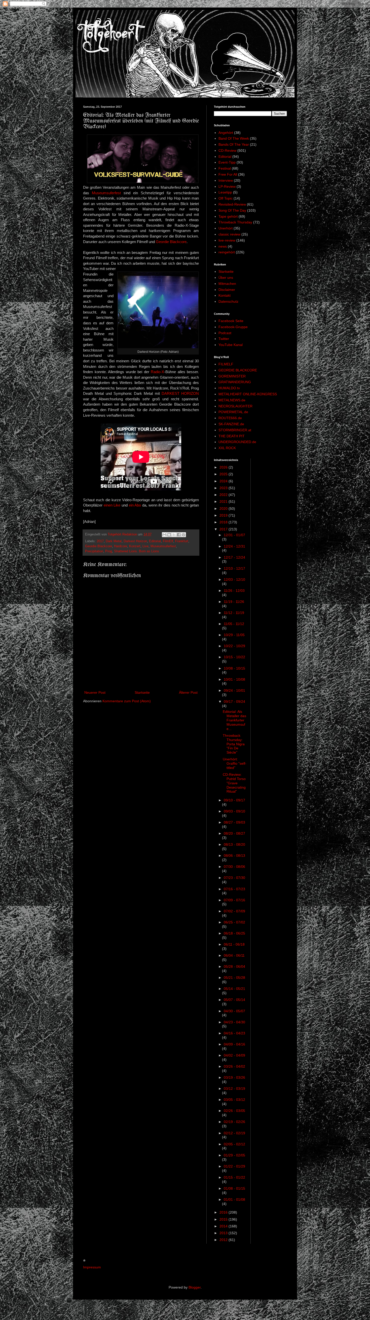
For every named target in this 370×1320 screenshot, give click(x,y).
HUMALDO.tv (229, 388)
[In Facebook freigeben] (178, 534)
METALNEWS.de (231, 400)
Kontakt (224, 295)
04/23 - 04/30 (234, 1022)
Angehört (225, 133)
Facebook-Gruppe (233, 327)
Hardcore (120, 546)
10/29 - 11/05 (234, 635)
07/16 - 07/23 (234, 889)
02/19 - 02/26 (234, 1122)
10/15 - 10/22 (234, 657)
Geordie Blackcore (171, 242)
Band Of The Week (233, 138)
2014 (224, 1226)
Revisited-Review (232, 204)
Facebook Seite (230, 321)
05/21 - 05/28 (234, 978)
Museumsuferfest (106, 193)
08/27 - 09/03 (234, 822)
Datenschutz (228, 301)
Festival (224, 168)
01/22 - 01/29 (234, 1166)
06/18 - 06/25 (234, 933)
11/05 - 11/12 (234, 624)
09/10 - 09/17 (234, 800)
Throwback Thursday (235, 222)
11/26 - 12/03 (234, 591)
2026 (224, 467)
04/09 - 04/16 (234, 1044)
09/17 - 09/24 (234, 702)
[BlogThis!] (169, 534)
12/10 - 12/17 (234, 568)
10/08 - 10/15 (234, 668)
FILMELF (225, 364)
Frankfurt (181, 541)
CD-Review (227, 150)
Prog (108, 551)
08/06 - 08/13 (234, 855)
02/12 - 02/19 (234, 1133)
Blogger (195, 1287)
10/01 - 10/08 (234, 679)
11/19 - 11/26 (234, 602)
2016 (224, 1212)
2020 (224, 509)
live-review (226, 240)
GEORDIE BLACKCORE (237, 370)
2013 (224, 1233)
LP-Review (227, 186)
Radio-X (157, 372)
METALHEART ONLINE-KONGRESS (247, 394)
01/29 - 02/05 (234, 1155)
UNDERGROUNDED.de (237, 442)
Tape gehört (228, 216)
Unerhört (225, 228)
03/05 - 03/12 (234, 1100)
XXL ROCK (227, 448)
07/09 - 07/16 (234, 900)
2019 (224, 515)
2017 (100, 541)
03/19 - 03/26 (234, 1077)
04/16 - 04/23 (234, 1033)
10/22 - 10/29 (234, 646)
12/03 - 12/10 (234, 579)
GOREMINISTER (232, 376)
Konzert (134, 546)
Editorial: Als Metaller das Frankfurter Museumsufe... (234, 720)
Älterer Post (188, 692)
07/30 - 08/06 (234, 867)
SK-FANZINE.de (231, 424)
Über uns (225, 278)
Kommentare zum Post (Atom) (126, 701)
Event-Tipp (227, 162)
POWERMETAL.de (233, 412)
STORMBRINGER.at (234, 430)
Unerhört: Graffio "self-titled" (234, 763)
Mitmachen (227, 284)
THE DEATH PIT (231, 436)
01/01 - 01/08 (234, 1199)
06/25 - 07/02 (234, 922)
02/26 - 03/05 (234, 1111)
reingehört (226, 252)
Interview (225, 180)
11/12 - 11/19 (234, 613)
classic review (229, 234)
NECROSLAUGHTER (235, 406)
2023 (224, 488)
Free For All (227, 174)
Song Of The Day (232, 210)
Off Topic (225, 198)
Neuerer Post (94, 692)
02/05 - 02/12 (234, 1144)
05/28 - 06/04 (234, 966)
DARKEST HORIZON (180, 393)
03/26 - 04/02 (234, 1066)
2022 (224, 495)
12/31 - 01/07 (234, 535)
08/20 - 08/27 (234, 833)
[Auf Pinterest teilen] (183, 534)
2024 (224, 481)
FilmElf (168, 541)
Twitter (223, 339)
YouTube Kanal (230, 345)
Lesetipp (225, 192)
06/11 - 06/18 (234, 944)
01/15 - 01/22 (234, 1177)
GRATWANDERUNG (234, 382)
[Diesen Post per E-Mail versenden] (164, 534)
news (222, 246)
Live (145, 546)
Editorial (155, 541)
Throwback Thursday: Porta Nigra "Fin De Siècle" (234, 743)
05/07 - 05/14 (234, 1000)
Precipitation (94, 551)
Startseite (142, 692)
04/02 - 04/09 (234, 1055)
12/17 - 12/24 (234, 557)
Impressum (92, 1267)
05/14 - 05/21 (234, 989)
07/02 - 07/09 (234, 911)
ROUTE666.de (230, 418)
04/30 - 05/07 (234, 1011)
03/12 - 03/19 (234, 1088)
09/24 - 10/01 (234, 690)
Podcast (224, 333)
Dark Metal (114, 541)
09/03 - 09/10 (234, 811)
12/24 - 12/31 (234, 546)
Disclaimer (226, 290)
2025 (224, 474)
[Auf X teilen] (173, 534)
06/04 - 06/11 (234, 955)
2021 (224, 501)
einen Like (112, 505)
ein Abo (135, 505)
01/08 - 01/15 (234, 1188)
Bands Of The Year (233, 144)
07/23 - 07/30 (234, 878)
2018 (224, 522)
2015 (224, 1219)
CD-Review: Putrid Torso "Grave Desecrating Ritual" (234, 782)
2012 (224, 1240)
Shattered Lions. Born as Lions (136, 551)
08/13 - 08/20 (234, 844)
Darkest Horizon (135, 541)
